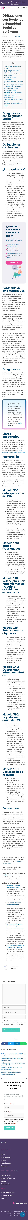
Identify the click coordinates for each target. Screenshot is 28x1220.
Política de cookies (7, 1195)
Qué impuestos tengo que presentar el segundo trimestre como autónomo (15, 926)
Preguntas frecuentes (8, 1178)
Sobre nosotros (6, 1166)
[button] (18, 8)
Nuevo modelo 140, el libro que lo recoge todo (13, 451)
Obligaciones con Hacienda (12, 70)
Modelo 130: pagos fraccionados (13, 85)
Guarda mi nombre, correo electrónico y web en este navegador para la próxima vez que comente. (14, 1023)
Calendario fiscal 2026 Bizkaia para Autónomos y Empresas (11, 1073)
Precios (3, 1160)
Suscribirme (10, 1128)
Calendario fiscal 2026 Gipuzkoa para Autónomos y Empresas (11, 1068)
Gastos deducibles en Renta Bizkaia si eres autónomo (15, 946)
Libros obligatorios (10, 77)
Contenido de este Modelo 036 (13, 74)
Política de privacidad (8, 1192)
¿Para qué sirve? (9, 72)
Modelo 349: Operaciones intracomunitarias (12, 97)
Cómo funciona (6, 1157)
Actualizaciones (6, 1163)
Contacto (4, 1181)
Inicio (3, 1154)
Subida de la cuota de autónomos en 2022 (13, 886)
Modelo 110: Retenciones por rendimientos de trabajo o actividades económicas (13, 88)
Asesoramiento (6, 1175)
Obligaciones (8, 75)
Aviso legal (4, 1198)
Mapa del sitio (5, 1184)
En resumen (8, 107)
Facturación (8, 79)
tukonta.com (7, 875)
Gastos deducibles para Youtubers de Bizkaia (14, 904)
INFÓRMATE (14, 262)
